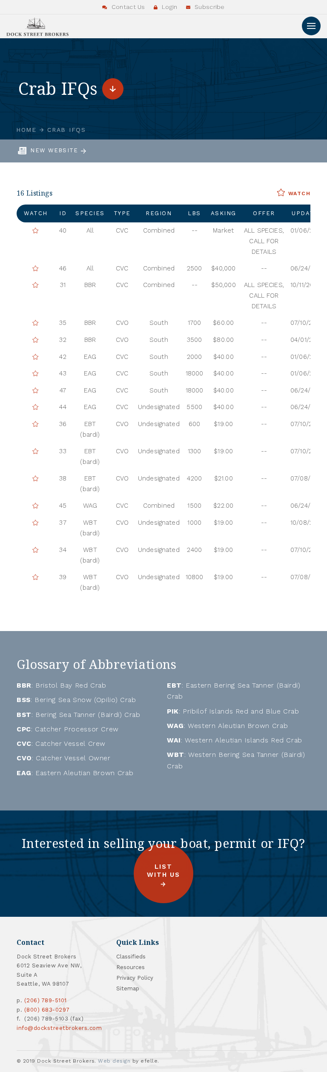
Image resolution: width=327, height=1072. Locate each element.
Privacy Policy (134, 978)
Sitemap (127, 988)
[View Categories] (112, 89)
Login (169, 6)
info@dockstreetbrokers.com (59, 1028)
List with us (163, 871)
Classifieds (131, 956)
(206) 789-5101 (45, 1000)
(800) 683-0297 (47, 1010)
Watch (298, 193)
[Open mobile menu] (311, 26)
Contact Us (127, 6)
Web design (114, 1061)
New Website (55, 150)
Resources (130, 967)
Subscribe (209, 6)
